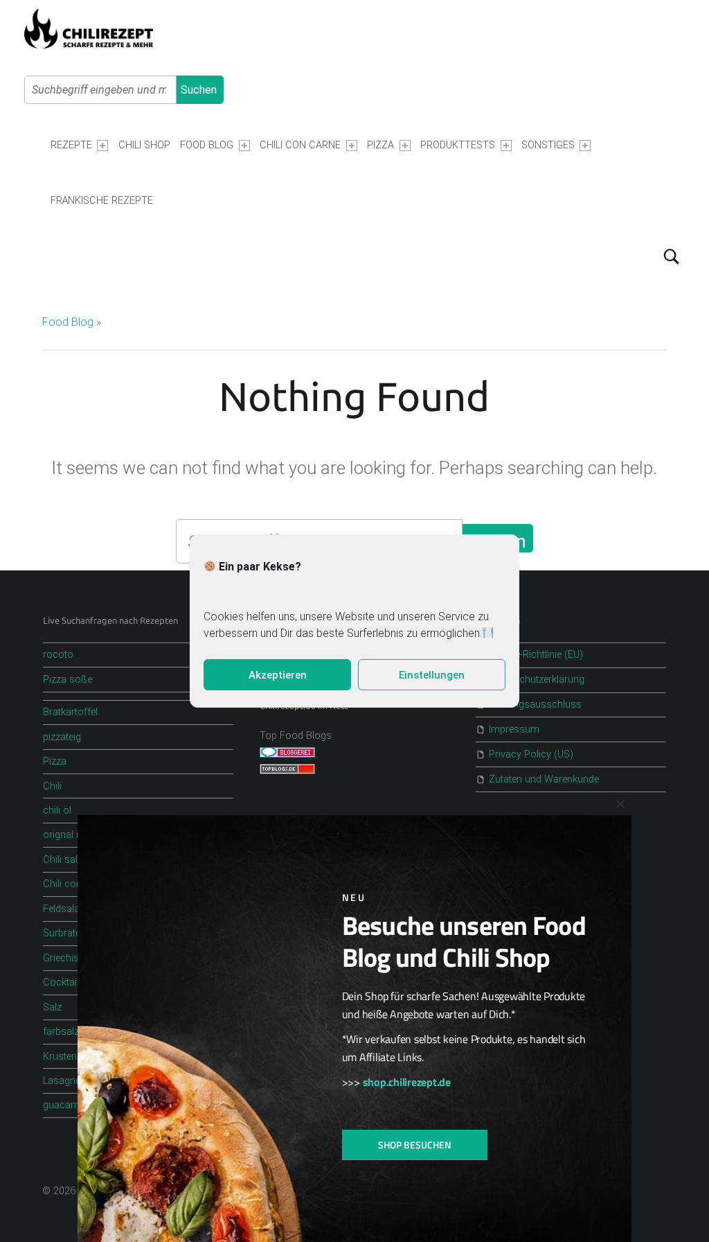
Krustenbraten (74, 1056)
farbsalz (61, 1032)
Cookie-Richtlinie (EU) (536, 655)
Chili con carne (76, 884)
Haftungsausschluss (535, 704)
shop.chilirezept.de (407, 1082)
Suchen (199, 89)
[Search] (672, 256)
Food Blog (206, 145)
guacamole (68, 1105)
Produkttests (457, 145)
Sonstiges (548, 145)
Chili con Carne (300, 145)
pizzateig (62, 737)
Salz (52, 1007)
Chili (52, 786)
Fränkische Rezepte (102, 201)
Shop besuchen (414, 1144)
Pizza (380, 145)
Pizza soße (67, 679)
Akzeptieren (278, 675)
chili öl (57, 810)
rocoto (58, 655)
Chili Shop (144, 145)
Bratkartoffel (70, 712)
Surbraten (64, 933)
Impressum (514, 729)
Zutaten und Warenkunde (544, 779)
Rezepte (71, 145)
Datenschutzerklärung (536, 679)
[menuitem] (79, 145)
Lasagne (61, 1081)
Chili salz (62, 860)
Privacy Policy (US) (531, 754)
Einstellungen (432, 675)
